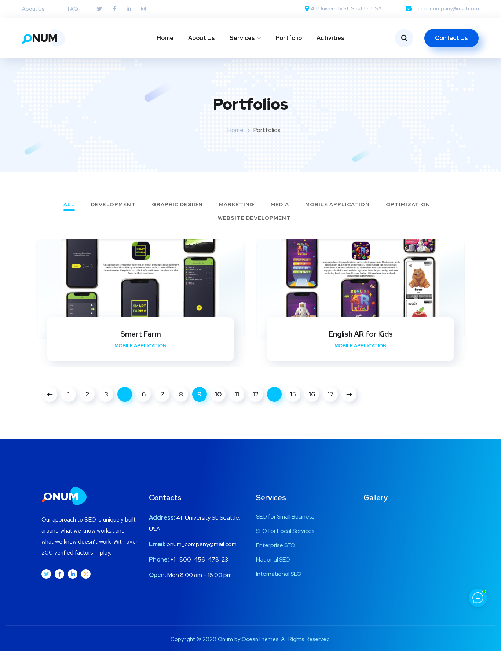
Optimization (408, 205)
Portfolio (289, 38)
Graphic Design (177, 205)
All (69, 205)
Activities (330, 38)
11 (237, 394)
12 (256, 394)
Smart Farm (140, 334)
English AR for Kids (361, 334)
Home (165, 38)
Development (113, 205)
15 (293, 394)
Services (242, 38)
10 (218, 394)
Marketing (237, 205)
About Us (201, 38)
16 (312, 394)
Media (280, 205)
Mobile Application (337, 205)
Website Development (254, 218)
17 (331, 394)
